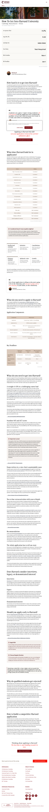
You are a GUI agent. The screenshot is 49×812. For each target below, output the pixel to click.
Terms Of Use (16, 803)
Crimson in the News (29, 775)
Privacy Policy (29, 803)
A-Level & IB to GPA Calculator (8, 795)
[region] (24, 125)
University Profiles (5, 789)
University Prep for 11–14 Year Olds (9, 773)
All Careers (27, 779)
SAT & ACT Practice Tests (7, 793)
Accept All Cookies (28, 127)
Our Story (27, 773)
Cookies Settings (20, 127)
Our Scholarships (28, 781)
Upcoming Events (29, 789)
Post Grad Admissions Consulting (8, 775)
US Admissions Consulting (7, 769)
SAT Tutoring (4, 781)
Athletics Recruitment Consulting (8, 777)
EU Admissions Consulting (7, 779)
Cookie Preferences (23, 803)
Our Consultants (28, 769)
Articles (3, 791)
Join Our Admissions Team (30, 777)
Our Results (27, 771)
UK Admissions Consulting (7, 771)
